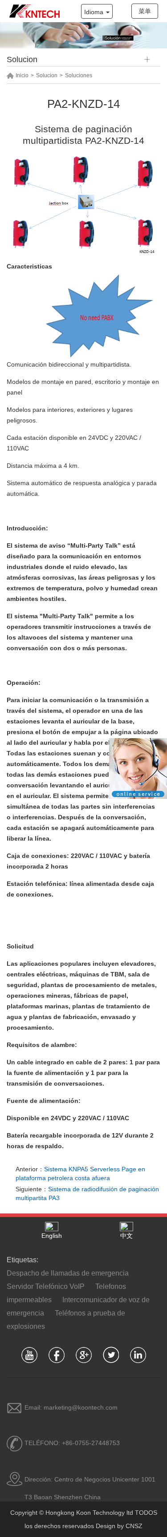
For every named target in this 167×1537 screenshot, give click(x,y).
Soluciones (78, 75)
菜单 (144, 11)
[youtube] (29, 1355)
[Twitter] (110, 1355)
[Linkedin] (138, 1355)
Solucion (46, 75)
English (51, 1235)
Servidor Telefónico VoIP (46, 1286)
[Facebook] (56, 1355)
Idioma (94, 12)
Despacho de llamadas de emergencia (68, 1273)
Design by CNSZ (119, 1525)
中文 (126, 1235)
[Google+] (83, 1355)
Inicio (22, 75)
